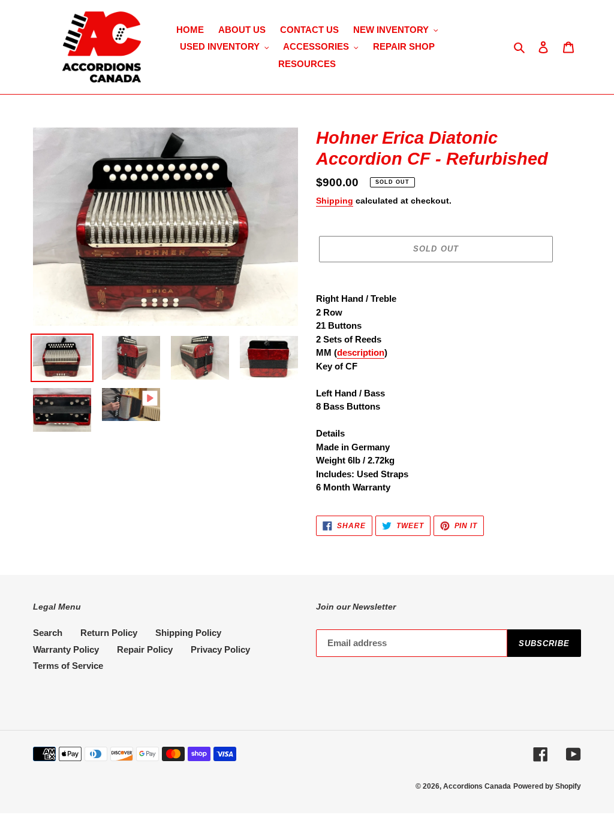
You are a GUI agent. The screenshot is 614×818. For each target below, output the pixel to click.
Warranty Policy (66, 649)
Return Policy (108, 633)
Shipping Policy (188, 633)
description (360, 352)
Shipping (334, 200)
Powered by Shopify (547, 786)
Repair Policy (145, 649)
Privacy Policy (220, 649)
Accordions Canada (477, 786)
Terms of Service (68, 666)
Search (47, 633)
